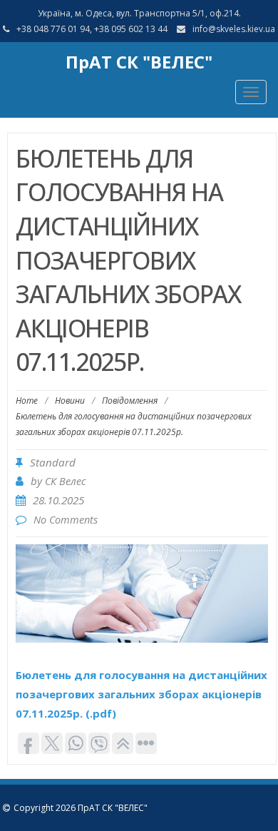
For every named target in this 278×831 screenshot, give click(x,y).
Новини (70, 400)
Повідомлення (130, 400)
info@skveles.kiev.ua (233, 29)
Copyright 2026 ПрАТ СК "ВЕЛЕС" (81, 808)
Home (27, 400)
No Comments (66, 519)
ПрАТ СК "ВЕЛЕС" (139, 61)
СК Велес (65, 481)
